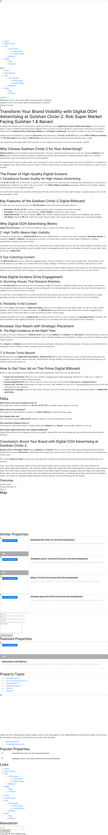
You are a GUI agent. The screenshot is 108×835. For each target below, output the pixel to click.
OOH (6, 46)
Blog (10, 61)
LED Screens (13, 49)
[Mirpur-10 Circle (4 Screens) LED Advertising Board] (14, 584)
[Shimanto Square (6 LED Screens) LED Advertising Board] (14, 603)
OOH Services (9, 44)
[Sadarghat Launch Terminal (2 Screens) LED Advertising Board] (14, 565)
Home (6, 41)
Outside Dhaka (18, 54)
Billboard (12, 56)
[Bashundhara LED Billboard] (54, 650)
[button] (54, 68)
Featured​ (11, 64)
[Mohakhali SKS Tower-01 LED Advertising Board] (14, 546)
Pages (6, 59)
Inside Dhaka (18, 51)
